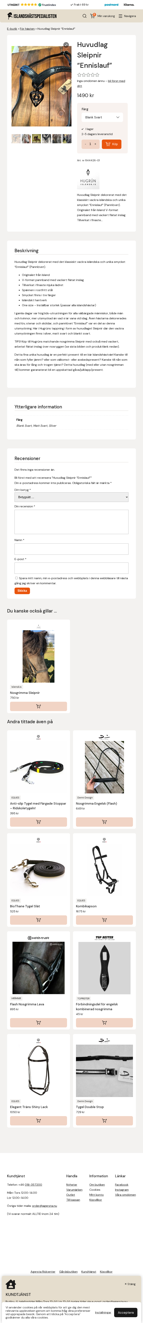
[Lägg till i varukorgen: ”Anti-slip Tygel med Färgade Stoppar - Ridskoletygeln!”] (38, 822)
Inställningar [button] (103, 1312)
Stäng (132, 1284)
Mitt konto (96, 1195)
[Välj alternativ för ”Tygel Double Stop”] (104, 1120)
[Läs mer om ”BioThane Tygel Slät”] (38, 920)
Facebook (121, 1185)
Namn (19, 540)
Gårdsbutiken (68, 1272)
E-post (20, 559)
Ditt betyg (23, 490)
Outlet (70, 1195)
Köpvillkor (95, 1200)
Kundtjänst (88, 1272)
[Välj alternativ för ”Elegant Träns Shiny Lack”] (38, 1120)
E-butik (12, 29)
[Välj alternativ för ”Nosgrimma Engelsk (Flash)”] (104, 822)
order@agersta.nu (44, 1206)
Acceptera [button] (126, 1312)
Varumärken (74, 1190)
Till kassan (73, 1200)
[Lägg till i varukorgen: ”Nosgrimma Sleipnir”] (38, 706)
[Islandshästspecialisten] (31, 15)
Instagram (122, 1190)
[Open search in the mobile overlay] (84, 16)
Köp (115, 144)
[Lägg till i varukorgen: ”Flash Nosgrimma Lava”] (38, 1022)
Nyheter (71, 1185)
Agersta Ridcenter (43, 1272)
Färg (85, 109)
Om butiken (97, 1185)
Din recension (25, 506)
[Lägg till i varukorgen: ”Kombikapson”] (104, 920)
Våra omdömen (125, 1195)
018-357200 (33, 1185)
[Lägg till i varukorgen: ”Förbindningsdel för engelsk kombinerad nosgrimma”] (104, 1022)
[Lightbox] (66, 45)
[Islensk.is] (88, 178)
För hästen (27, 29)
